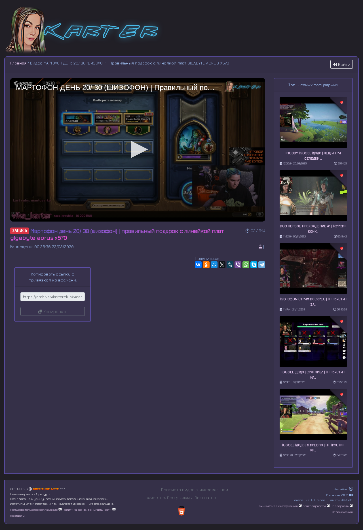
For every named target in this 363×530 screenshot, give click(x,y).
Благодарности (314, 506)
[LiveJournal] (230, 264)
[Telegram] (261, 264)
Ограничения (342, 512)
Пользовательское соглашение (34, 509)
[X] (222, 264)
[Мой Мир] (214, 264)
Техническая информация (278, 506)
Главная (18, 62)
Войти (343, 64)
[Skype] (253, 264)
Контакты (17, 515)
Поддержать (340, 506)
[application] (137, 150)
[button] (137, 149)
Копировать (54, 311)
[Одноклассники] (206, 264)
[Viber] (238, 264)
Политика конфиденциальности (86, 509)
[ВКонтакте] (198, 264)
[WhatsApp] (245, 264)
